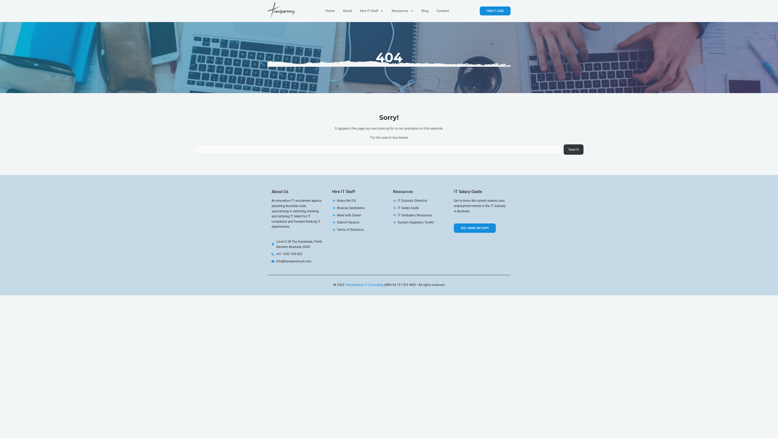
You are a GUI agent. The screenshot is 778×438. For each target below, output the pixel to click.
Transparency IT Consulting (364, 285)
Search (574, 149)
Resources (400, 11)
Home (330, 11)
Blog (425, 11)
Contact (443, 11)
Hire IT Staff (369, 11)
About (347, 11)
